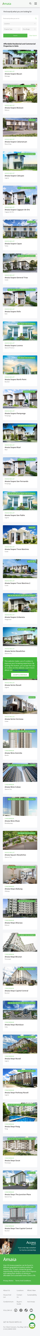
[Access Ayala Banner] (20, 1246)
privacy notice (8, 1281)
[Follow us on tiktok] (26, 1310)
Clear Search (33, 35)
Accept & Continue (20, 675)
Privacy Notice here (20, 670)
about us (6, 1290)
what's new (31, 1290)
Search (15, 35)
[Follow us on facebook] (15, 1310)
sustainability (32, 1295)
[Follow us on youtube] (31, 1310)
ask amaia (31, 1302)
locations (20, 1290)
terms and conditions (23, 1281)
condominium (8, 1302)
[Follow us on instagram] (20, 1310)
